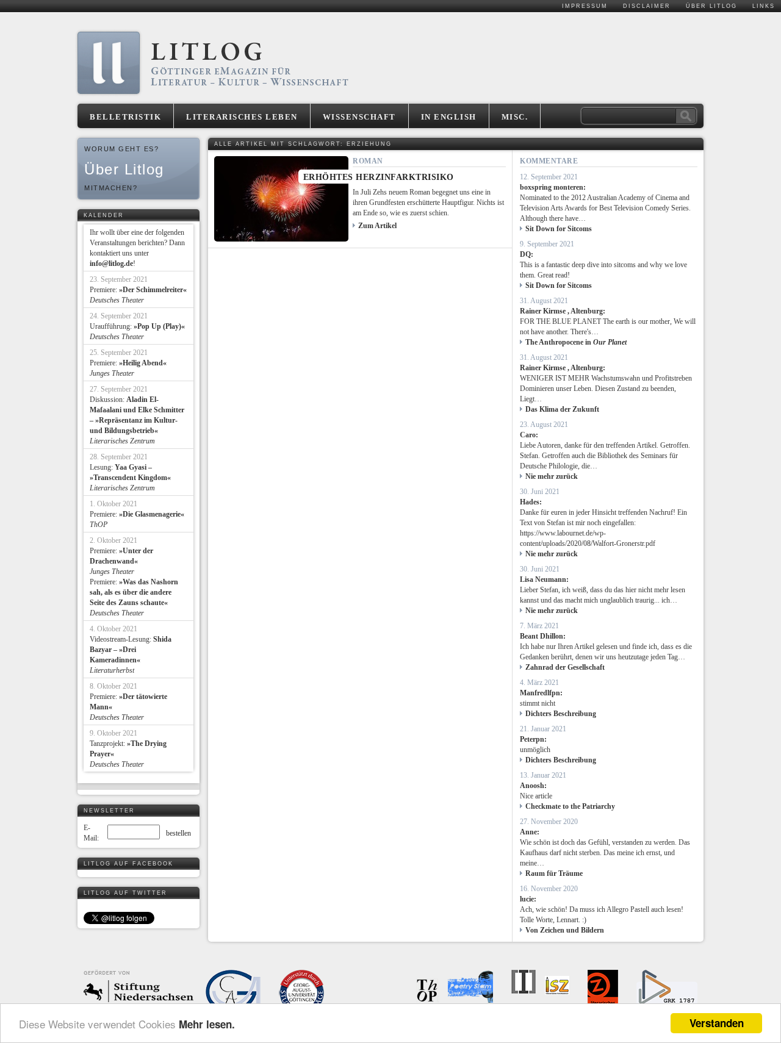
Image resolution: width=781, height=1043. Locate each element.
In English (449, 116)
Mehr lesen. (207, 1024)
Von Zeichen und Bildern (564, 930)
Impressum (585, 6)
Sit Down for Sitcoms (558, 228)
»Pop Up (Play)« (159, 326)
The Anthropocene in (576, 342)
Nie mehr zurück (551, 476)
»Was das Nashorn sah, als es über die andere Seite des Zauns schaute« (134, 592)
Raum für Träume (554, 873)
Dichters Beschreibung (560, 713)
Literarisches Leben (242, 116)
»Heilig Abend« (143, 363)
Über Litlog (711, 6)
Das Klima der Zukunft (562, 409)
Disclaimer (647, 6)
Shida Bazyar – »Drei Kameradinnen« (130, 649)
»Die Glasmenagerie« (151, 514)
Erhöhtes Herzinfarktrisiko (378, 177)
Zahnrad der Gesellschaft (565, 667)
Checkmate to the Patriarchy (570, 806)
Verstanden (716, 1023)
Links (763, 6)
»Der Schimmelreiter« (153, 289)
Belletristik (125, 116)
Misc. (515, 116)
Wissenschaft (359, 116)
